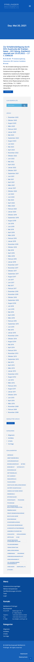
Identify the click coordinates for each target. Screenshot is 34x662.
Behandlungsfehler (13, 464)
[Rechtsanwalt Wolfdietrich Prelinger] (11, 6)
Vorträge (6, 636)
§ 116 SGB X (10, 569)
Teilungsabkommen (12, 544)
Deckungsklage (11, 470)
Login (5, 596)
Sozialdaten (22, 61)
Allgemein (6, 629)
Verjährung (20, 553)
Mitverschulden (12, 497)
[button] (30, 6)
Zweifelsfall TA (21, 566)
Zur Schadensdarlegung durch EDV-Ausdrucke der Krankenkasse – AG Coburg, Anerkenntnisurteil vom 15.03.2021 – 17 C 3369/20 (17, 51)
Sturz (17, 537)
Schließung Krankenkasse (15, 525)
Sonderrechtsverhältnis (14, 531)
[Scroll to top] (30, 658)
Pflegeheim (21, 500)
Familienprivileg (11, 479)
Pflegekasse (10, 503)
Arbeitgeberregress (13, 458)
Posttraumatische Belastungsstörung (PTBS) (14, 506)
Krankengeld (11, 494)
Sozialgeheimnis (21, 534)
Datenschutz (6, 61)
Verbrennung (11, 553)
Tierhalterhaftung (12, 547)
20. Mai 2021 (8, 58)
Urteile (6, 63)
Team (5, 593)
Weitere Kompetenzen (10, 589)
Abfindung (10, 455)
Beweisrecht (11, 467)
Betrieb (23, 464)
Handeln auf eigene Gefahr (14, 491)
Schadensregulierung (19, 58)
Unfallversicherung (13, 550)
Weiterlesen (8, 91)
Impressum (23, 654)
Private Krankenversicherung (15, 513)
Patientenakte (11, 500)
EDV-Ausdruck (15, 61)
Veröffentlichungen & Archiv (12, 591)
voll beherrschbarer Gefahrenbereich (13, 563)
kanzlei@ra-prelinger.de (19, 619)
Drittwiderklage (12, 473)
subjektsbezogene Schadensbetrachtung (13, 541)
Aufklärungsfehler (12, 461)
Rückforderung (11, 519)
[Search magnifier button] (24, 106)
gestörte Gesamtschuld (14, 488)
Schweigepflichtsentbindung (15, 528)
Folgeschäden (11, 482)
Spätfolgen (10, 537)
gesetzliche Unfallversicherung (16, 485)
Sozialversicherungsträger (11, 586)
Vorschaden (10, 566)
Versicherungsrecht (13, 559)
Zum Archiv (11, 423)
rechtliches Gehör (12, 516)
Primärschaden (11, 510)
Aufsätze (6, 631)
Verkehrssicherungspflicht (15, 556)
